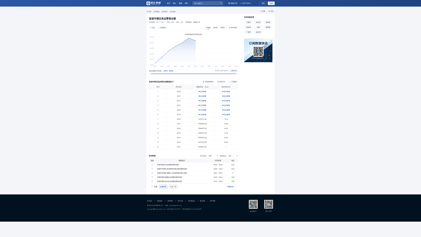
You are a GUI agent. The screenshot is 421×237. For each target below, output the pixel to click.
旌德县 (268, 27)
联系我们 (159, 201)
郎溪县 (268, 22)
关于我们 (149, 201)
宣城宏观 (164, 11)
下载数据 (234, 82)
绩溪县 (248, 27)
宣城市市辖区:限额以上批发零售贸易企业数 (172, 173)
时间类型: (203, 156)
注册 (271, 3)
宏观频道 (156, 11)
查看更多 (230, 187)
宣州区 (258, 22)
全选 (155, 186)
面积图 (222, 27)
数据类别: (223, 156)
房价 (174, 3)
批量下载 (173, 187)
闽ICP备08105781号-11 (174, 209)
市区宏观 (172, 11)
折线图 (208, 27)
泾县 (258, 27)
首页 (168, 3)
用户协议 (180, 201)
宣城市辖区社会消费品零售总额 (168, 165)
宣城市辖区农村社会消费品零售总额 (169, 181)
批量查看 (163, 187)
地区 (186, 3)
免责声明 (170, 201)
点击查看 (203, 91)
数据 (180, 3)
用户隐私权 (191, 201)
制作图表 (234, 27)
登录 (263, 3)
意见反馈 (202, 201)
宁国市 (248, 22)
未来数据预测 (209, 82)
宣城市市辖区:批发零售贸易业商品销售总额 (172, 169)
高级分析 (222, 82)
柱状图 (215, 27)
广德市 (248, 32)
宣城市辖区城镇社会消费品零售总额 (169, 177)
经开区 (258, 32)
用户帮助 (212, 201)
